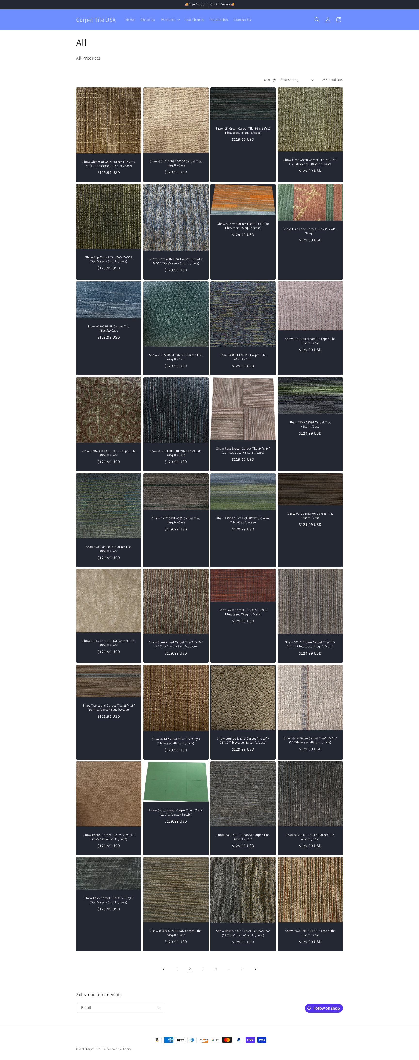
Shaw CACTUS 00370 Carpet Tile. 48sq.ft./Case (109, 549)
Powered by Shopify (118, 1049)
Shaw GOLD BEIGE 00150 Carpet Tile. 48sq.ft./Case (176, 163)
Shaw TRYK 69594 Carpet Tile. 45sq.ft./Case (310, 425)
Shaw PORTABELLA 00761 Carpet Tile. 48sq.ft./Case (243, 837)
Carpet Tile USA (96, 1049)
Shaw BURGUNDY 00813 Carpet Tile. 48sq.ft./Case (310, 341)
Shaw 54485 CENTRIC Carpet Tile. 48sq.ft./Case (243, 357)
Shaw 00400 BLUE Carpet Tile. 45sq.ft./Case (109, 329)
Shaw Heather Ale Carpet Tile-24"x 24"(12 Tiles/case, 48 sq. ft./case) (243, 933)
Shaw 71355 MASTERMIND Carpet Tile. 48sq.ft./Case (176, 357)
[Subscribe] (158, 1008)
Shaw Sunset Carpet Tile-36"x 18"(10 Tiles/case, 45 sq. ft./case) (243, 226)
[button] (170, 20)
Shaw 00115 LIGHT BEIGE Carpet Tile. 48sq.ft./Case (108, 643)
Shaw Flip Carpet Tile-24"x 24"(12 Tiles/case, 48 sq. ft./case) (108, 259)
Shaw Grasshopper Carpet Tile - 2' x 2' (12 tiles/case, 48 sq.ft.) (176, 813)
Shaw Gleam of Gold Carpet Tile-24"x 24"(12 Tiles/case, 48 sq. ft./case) (108, 164)
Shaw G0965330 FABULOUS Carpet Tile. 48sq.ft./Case (109, 453)
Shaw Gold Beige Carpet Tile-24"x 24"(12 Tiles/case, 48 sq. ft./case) (310, 740)
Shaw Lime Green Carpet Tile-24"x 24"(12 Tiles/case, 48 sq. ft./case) (310, 162)
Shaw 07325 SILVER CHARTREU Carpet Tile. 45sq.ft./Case (243, 520)
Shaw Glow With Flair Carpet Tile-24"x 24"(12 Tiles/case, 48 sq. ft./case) (176, 261)
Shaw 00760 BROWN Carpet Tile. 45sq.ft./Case (310, 516)
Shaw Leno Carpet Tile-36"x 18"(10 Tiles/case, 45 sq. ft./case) (108, 900)
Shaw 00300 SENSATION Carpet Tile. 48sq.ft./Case (175, 933)
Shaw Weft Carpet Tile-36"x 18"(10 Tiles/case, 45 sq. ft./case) (243, 612)
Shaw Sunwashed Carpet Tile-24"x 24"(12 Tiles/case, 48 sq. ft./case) (176, 644)
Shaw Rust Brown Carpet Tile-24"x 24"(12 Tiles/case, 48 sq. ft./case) (243, 451)
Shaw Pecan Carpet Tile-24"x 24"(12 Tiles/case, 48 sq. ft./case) (108, 837)
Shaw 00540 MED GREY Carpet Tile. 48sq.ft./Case (310, 837)
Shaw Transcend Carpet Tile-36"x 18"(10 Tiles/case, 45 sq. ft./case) (109, 708)
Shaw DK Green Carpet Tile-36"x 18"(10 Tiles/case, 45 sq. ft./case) (243, 131)
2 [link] (190, 968)
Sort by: (270, 80)
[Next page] (255, 969)
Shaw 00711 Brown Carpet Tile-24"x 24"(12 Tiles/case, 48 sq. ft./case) (310, 645)
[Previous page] (163, 969)
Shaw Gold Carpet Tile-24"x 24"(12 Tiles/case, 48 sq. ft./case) (176, 741)
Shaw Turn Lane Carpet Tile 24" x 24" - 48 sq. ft (310, 231)
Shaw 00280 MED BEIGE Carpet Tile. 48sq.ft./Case (310, 933)
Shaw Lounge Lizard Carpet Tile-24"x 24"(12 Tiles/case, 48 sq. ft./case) (243, 740)
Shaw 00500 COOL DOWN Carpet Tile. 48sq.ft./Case (176, 453)
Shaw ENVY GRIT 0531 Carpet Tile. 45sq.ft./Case (176, 520)
